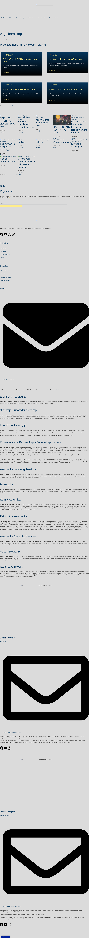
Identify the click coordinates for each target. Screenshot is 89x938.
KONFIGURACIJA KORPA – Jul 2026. (66, 89)
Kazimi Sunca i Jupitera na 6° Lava (19, 89)
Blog (50, 17)
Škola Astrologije (20, 17)
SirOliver (58, 390)
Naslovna (3, 17)
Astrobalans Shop (41, 17)
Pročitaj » (2, 132)
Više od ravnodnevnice (7, 160)
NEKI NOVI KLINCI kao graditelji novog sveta (21, 60)
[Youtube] (5, 234)
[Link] (13, 234)
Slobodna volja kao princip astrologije (7, 147)
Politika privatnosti (6, 277)
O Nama (11, 17)
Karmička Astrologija (76, 145)
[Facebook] (1, 234)
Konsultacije (31, 17)
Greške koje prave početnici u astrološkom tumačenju (26, 163)
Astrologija (9, 55)
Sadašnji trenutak (62, 142)
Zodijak (21, 142)
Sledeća (14, 106)
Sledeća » (18, 174)
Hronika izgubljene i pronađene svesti (66, 59)
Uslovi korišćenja (5, 280)
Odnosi (39, 142)
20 (10, 106)
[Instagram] (9, 234)
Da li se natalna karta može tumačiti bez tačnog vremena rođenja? (79, 127)
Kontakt (56, 17)
